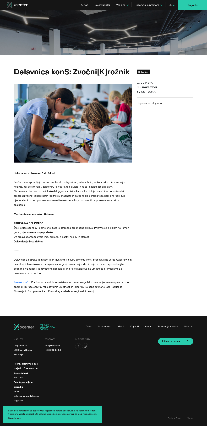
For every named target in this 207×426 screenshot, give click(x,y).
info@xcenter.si (52, 345)
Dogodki (192, 5)
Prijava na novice (171, 341)
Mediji (121, 326)
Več (19, 418)
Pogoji (179, 418)
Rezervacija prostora (168, 326)
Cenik (148, 326)
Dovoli (12, 418)
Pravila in (172, 418)
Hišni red (188, 326)
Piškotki (189, 418)
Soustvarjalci (102, 4)
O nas (84, 4)
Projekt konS (21, 282)
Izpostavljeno (104, 326)
